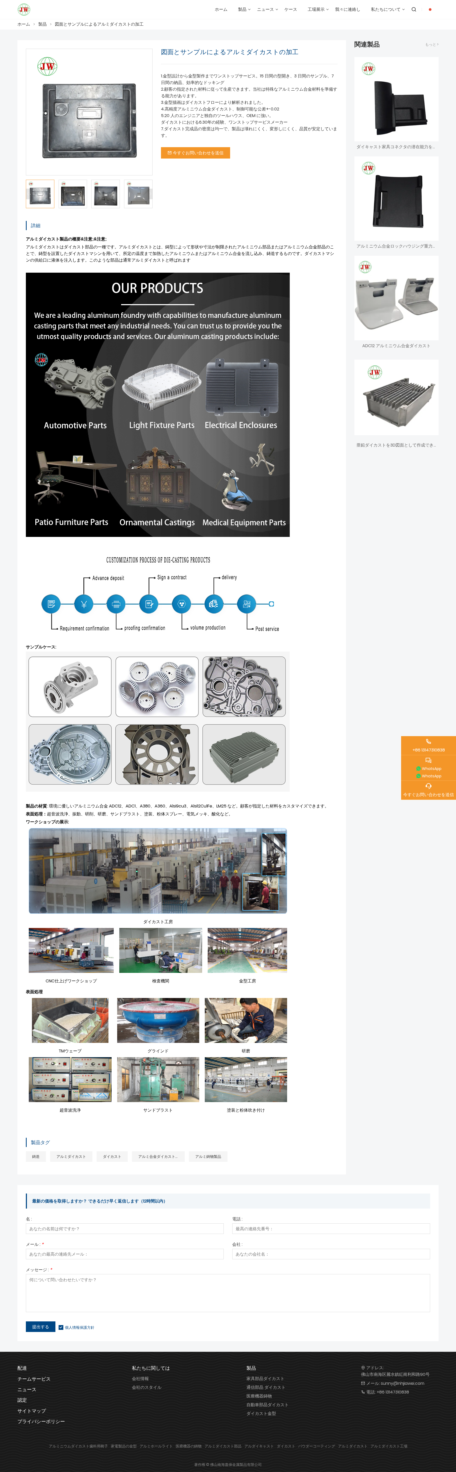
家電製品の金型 (124, 1446)
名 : (29, 1219)
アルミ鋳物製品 (208, 1156)
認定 (22, 1400)
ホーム (23, 24)
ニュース (26, 1389)
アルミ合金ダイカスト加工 (160, 1156)
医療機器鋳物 (259, 1396)
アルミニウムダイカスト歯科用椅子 (78, 1446)
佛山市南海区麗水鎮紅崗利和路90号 (395, 1374)
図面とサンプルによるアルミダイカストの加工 (99, 24)
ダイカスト (112, 1156)
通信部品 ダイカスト (266, 1387)
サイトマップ (31, 1411)
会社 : (237, 1244)
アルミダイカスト (71, 1156)
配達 (22, 1368)
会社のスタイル (147, 1387)
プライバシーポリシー (41, 1421)
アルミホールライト (156, 1446)
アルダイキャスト (259, 1446)
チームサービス (34, 1379)
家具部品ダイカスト (265, 1379)
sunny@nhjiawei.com (402, 1383)
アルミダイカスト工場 (388, 1446)
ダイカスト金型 (261, 1413)
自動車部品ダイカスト (267, 1405)
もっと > (432, 44)
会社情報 (140, 1379)
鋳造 (36, 1156)
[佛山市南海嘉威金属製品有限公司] (24, 9)
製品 (42, 24)
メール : (35, 1244)
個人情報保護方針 (79, 1327)
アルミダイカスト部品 (223, 1446)
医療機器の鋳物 (189, 1446)
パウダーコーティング (316, 1446)
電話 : (237, 1219)
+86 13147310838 (393, 1392)
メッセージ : (39, 1270)
